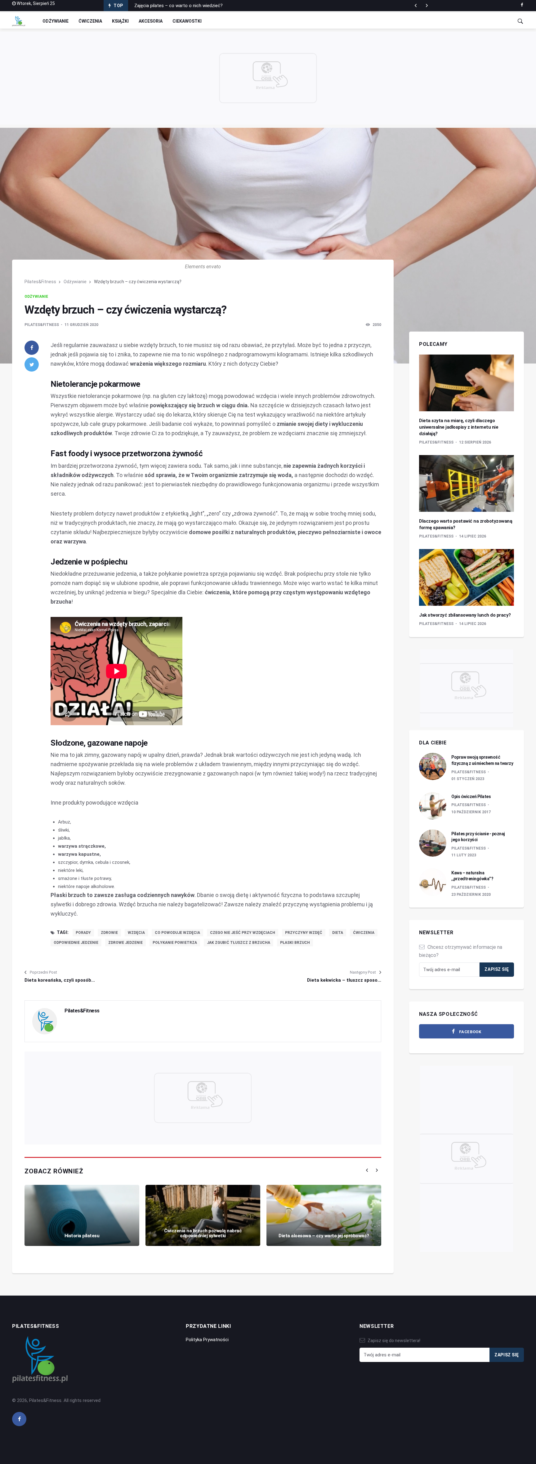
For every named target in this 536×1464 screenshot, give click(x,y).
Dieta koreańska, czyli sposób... (60, 980)
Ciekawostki (187, 21)
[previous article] (426, 5)
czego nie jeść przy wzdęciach (242, 933)
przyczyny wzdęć (303, 933)
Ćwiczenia (90, 21)
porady (83, 933)
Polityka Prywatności (207, 1339)
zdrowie (109, 933)
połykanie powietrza (175, 942)
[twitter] (32, 364)
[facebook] (522, 5)
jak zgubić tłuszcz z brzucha (238, 942)
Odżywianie (55, 21)
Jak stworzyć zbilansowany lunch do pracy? (465, 615)
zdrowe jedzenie (125, 942)
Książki (120, 21)
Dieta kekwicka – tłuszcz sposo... (344, 980)
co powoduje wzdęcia (177, 933)
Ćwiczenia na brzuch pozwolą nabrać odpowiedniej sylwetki (203, 1233)
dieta (337, 933)
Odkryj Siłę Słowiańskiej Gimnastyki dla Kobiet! (181, 5)
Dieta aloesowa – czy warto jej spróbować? (324, 1236)
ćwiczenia (363, 933)
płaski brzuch (295, 942)
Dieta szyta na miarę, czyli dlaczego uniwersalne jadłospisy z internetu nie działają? (458, 427)
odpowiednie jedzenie (76, 942)
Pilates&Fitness (40, 281)
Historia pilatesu (82, 1236)
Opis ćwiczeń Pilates (471, 796)
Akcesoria (151, 21)
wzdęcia (136, 933)
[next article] (415, 5)
